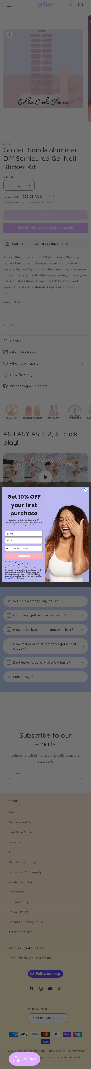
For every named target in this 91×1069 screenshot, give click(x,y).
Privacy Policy (10, 578)
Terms (20, 578)
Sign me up (23, 555)
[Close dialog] (86, 490)
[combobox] (8, 549)
